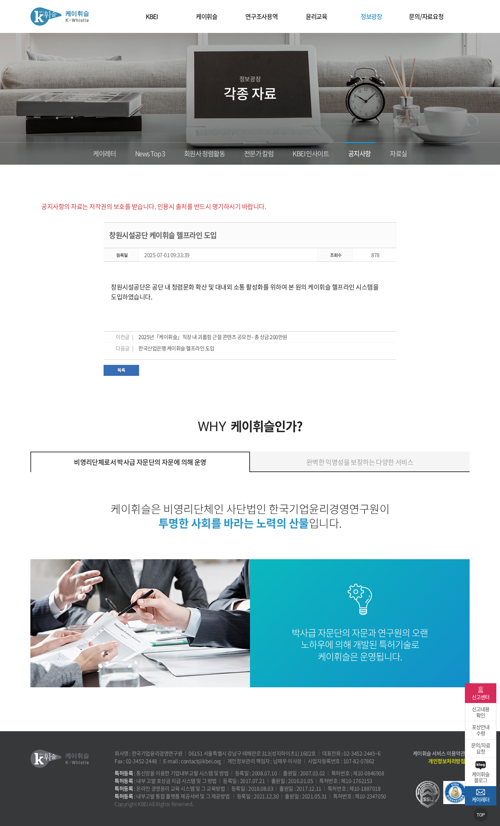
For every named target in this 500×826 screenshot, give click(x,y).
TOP (481, 815)
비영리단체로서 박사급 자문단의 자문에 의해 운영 (140, 462)
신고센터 (480, 696)
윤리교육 (316, 16)
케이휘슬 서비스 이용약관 (439, 753)
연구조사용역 (261, 16)
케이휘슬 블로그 (480, 777)
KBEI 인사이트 (310, 153)
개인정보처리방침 (446, 761)
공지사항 (359, 153)
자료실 (398, 153)
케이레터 (104, 153)
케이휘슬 (59, 16)
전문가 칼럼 (259, 153)
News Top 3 (150, 153)
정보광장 (371, 16)
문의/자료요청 (426, 16)
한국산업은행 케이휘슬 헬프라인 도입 (176, 348)
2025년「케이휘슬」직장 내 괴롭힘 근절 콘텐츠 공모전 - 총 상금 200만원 (212, 336)
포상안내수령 (480, 730)
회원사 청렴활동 (204, 153)
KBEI (151, 16)
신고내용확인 (480, 712)
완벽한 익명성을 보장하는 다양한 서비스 (359, 462)
